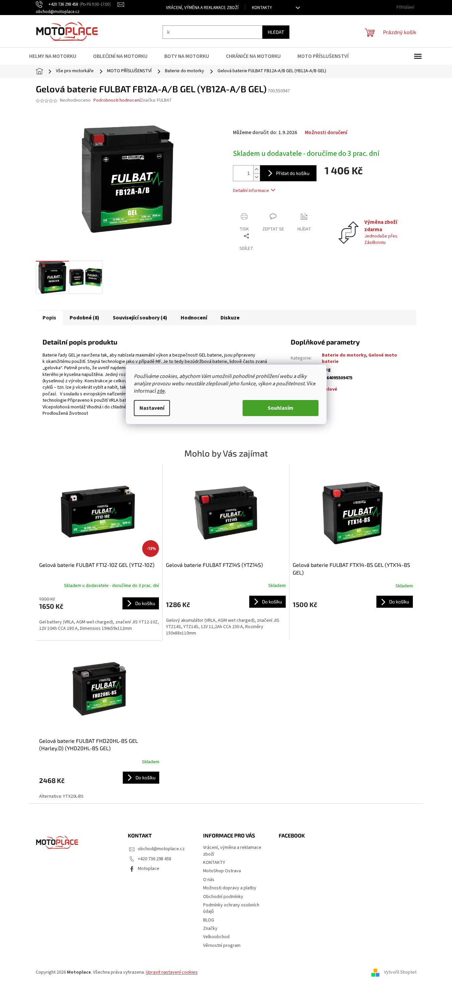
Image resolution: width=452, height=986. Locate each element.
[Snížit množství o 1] (256, 177)
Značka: (156, 100)
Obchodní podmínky (223, 896)
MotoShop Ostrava (222, 871)
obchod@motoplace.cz (161, 849)
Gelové (329, 389)
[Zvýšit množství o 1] (256, 169)
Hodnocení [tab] (194, 317)
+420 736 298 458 (154, 859)
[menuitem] (57, 56)
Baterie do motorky (344, 355)
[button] (99, 614)
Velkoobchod (216, 936)
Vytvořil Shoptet (400, 972)
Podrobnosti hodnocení (117, 100)
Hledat (276, 32)
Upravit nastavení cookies (172, 972)
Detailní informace (251, 190)
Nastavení (152, 408)
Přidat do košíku (292, 173)
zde (161, 391)
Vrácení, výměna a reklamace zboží (202, 8)
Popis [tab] (49, 317)
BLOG (208, 920)
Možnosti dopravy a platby (229, 888)
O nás (208, 879)
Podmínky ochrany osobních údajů (231, 908)
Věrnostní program (222, 945)
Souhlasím (280, 408)
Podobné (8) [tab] (84, 317)
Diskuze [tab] (230, 317)
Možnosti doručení (326, 132)
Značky (210, 928)
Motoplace (148, 868)
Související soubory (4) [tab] (140, 317)
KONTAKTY (262, 8)
